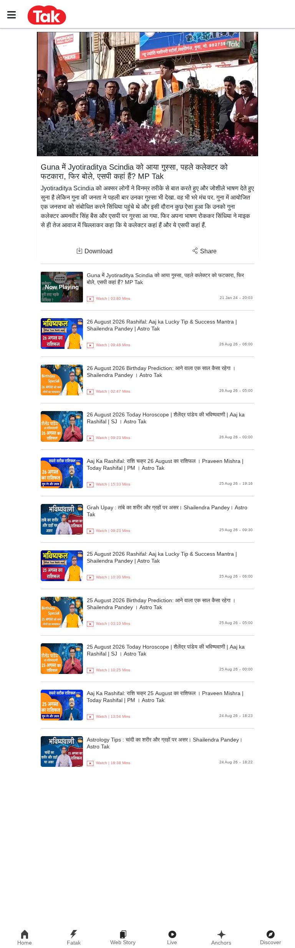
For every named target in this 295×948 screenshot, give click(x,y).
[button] (47, 15)
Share (208, 251)
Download (99, 251)
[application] (147, 94)
